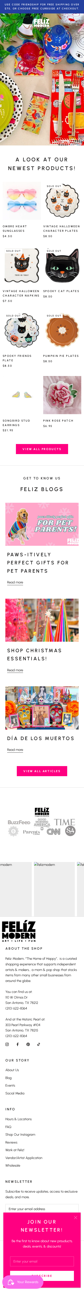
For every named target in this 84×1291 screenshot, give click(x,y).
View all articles (41, 771)
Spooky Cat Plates (61, 291)
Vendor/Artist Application (23, 1158)
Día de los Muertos (41, 738)
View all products (41, 449)
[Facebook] (17, 1044)
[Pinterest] (28, 1044)
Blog (8, 1078)
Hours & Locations (18, 1119)
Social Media (14, 1093)
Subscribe (42, 1276)
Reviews (11, 1142)
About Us (12, 1070)
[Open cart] (78, 23)
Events (10, 1085)
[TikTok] (38, 1044)
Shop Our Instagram (20, 1135)
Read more (15, 582)
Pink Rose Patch (58, 420)
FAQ (8, 1127)
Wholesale (12, 1165)
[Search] (70, 23)
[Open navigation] (6, 23)
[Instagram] (7, 1044)
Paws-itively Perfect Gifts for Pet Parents (38, 563)
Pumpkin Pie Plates (61, 355)
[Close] (75, 1217)
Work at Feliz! (14, 1150)
